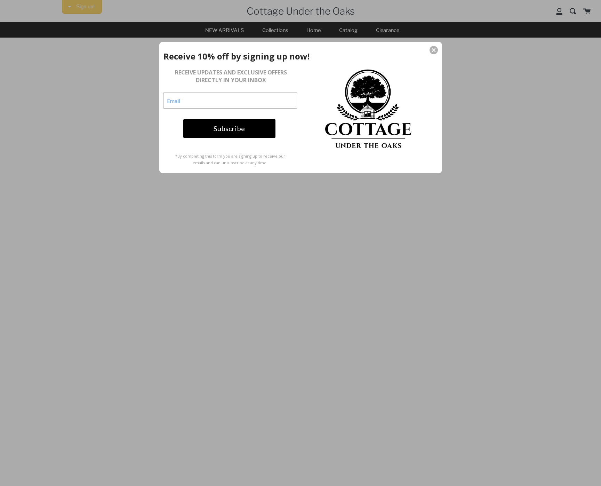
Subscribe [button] (229, 128)
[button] (434, 50)
